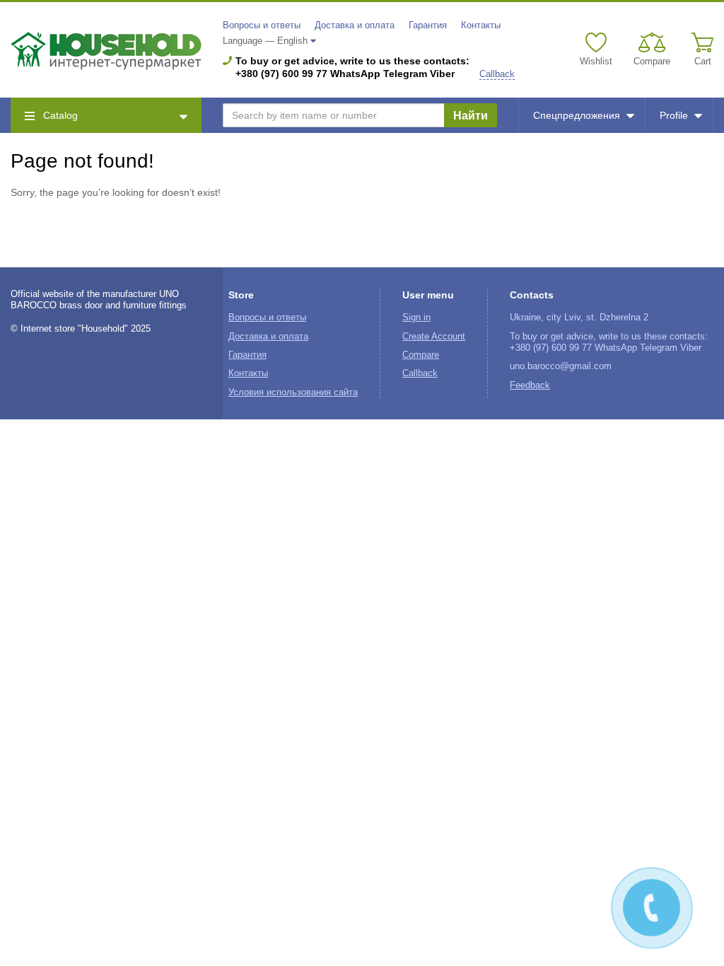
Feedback (530, 385)
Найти (470, 116)
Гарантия (428, 25)
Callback (497, 74)
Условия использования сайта (293, 392)
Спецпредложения (576, 115)
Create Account (433, 337)
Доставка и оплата (355, 25)
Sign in (416, 317)
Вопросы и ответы (261, 25)
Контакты (481, 25)
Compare (420, 355)
